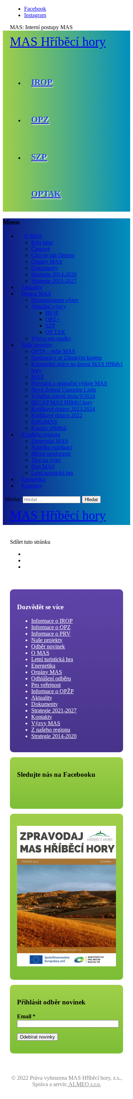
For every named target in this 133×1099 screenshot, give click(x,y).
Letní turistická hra (52, 473)
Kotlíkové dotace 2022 (56, 415)
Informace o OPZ (51, 627)
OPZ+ (52, 319)
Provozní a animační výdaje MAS (69, 383)
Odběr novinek (48, 646)
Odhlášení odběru (51, 678)
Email (26, 1016)
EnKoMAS (44, 422)
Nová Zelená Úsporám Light (63, 390)
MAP (37, 377)
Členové (40, 249)
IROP (52, 313)
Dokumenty (44, 268)
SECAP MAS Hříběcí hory (62, 402)
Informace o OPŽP (52, 691)
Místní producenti (51, 454)
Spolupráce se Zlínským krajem (66, 358)
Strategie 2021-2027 (54, 281)
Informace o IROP (52, 621)
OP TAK (55, 332)
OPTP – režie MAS (53, 351)
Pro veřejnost (46, 685)
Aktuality (31, 287)
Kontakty (31, 486)
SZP (50, 326)
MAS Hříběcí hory (58, 41)
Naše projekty (36, 345)
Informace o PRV (51, 634)
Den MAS (43, 466)
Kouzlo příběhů (48, 428)
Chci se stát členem (52, 255)
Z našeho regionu (40, 434)
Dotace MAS (36, 294)
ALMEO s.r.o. (84, 1084)
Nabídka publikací (51, 447)
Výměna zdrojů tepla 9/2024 (63, 396)
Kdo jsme (42, 242)
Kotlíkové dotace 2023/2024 (63, 409)
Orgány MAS (46, 262)
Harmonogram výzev (55, 300)
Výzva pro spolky (51, 338)
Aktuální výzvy (48, 306)
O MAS (33, 236)
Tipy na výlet (46, 460)
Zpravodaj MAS (49, 441)
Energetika (33, 479)
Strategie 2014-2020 (54, 274)
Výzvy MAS (45, 723)
